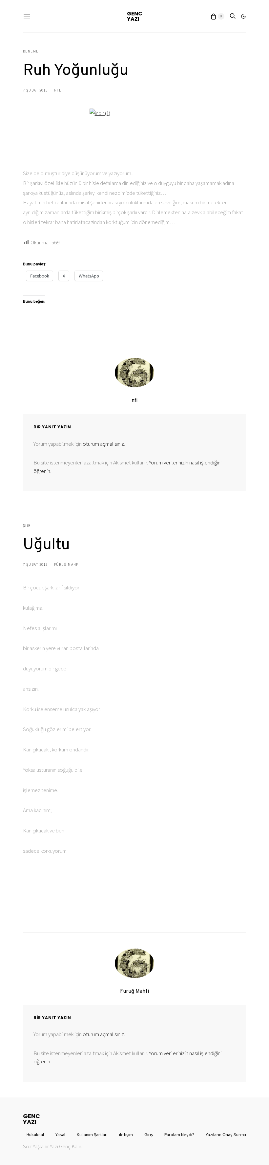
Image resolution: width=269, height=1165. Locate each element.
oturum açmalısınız (103, 443)
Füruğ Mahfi (67, 564)
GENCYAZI (134, 16)
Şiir (27, 525)
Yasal (60, 1134)
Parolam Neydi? (179, 1134)
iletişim (126, 1134)
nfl (57, 90)
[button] (243, 16)
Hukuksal (35, 1134)
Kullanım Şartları (92, 1134)
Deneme (30, 51)
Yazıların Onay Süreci (226, 1134)
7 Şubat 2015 (35, 90)
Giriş (148, 1134)
